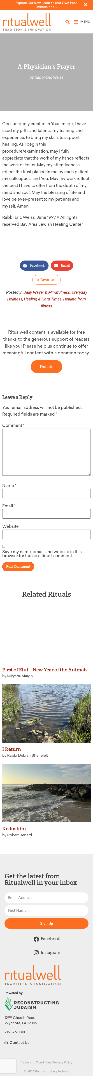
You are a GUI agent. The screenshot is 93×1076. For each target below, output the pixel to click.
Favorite (48, 280)
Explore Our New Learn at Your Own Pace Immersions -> (46, 5)
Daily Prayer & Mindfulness (46, 292)
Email (8, 506)
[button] (67, 22)
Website (10, 526)
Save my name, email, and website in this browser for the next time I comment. (42, 554)
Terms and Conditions (36, 1062)
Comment (13, 425)
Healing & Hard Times (43, 299)
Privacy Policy (62, 1062)
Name (9, 486)
